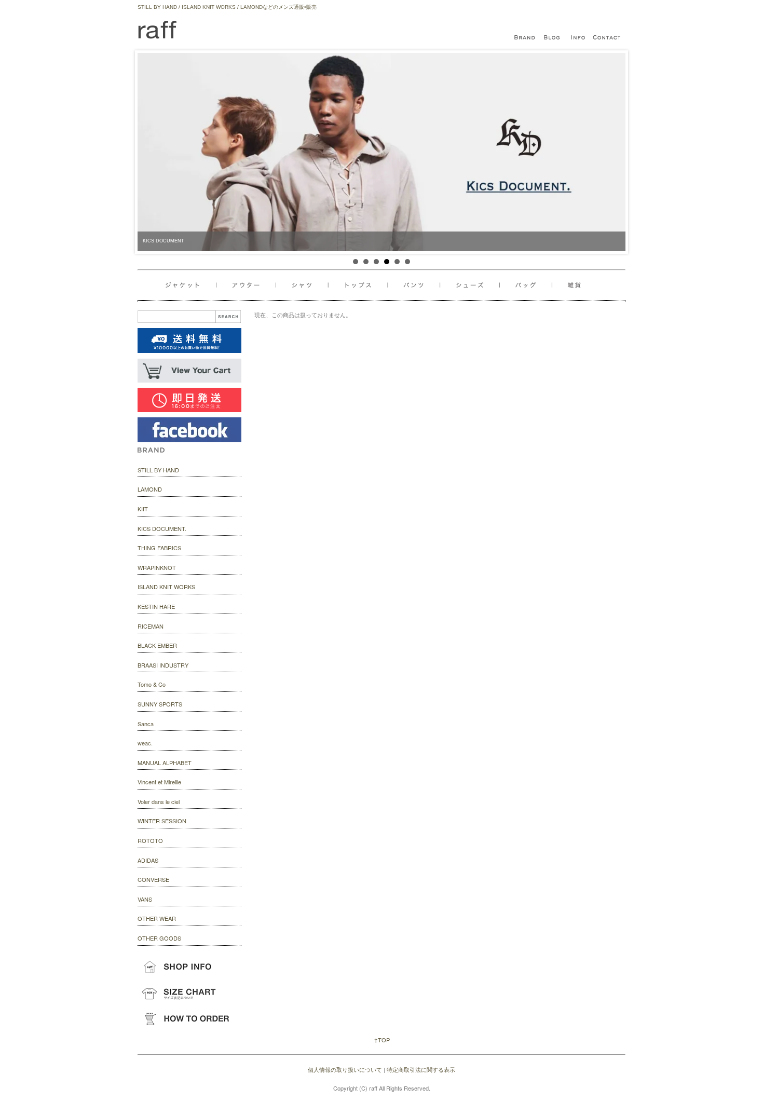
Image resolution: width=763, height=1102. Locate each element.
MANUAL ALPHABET (165, 762)
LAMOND (150, 489)
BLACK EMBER (157, 645)
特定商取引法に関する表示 (421, 1069)
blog (553, 38)
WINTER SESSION (162, 821)
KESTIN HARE (156, 606)
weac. (145, 743)
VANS (145, 899)
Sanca (146, 723)
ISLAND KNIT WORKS (166, 586)
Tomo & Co (152, 684)
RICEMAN (151, 626)
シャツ (303, 285)
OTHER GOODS (159, 938)
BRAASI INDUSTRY (163, 665)
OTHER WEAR (157, 918)
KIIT (143, 509)
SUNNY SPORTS (160, 704)
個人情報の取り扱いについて (345, 1069)
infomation (579, 38)
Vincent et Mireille (159, 782)
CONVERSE (153, 879)
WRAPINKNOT (157, 567)
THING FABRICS (159, 547)
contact (607, 38)
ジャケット (191, 285)
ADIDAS (148, 860)
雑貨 (570, 285)
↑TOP (382, 1040)
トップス (361, 285)
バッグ (473, 285)
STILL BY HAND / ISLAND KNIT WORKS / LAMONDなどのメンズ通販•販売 (227, 7)
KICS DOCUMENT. (162, 528)
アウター (248, 285)
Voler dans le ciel (159, 801)
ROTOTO (150, 840)
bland (527, 38)
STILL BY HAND (158, 470)
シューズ (529, 285)
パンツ (418, 285)
